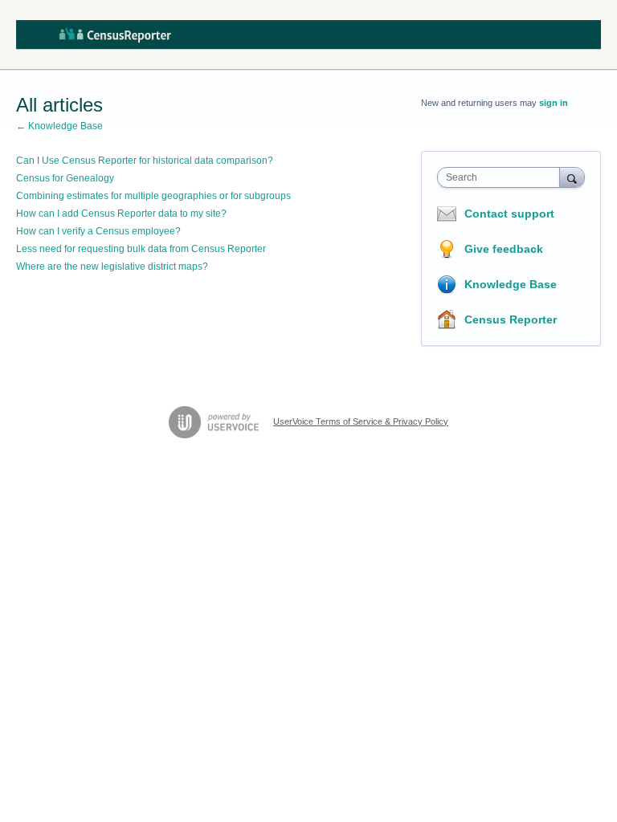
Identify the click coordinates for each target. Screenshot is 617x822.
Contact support (509, 213)
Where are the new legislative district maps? (112, 266)
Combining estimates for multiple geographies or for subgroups (153, 195)
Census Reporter (510, 319)
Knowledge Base (510, 284)
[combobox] (502, 177)
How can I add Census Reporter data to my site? (121, 213)
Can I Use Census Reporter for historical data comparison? (144, 160)
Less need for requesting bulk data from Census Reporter (141, 248)
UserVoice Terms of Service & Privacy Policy (360, 421)
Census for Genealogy (65, 178)
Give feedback (503, 248)
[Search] (572, 177)
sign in (553, 103)
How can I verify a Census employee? (98, 231)
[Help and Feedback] (308, 35)
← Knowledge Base (59, 126)
